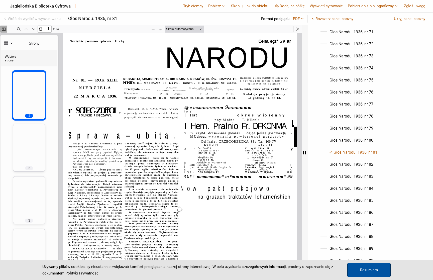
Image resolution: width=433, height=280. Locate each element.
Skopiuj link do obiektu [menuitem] (250, 6)
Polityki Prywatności (82, 273)
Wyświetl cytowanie (326, 6)
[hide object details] (305, 152)
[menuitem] (351, 32)
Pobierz (214, 6)
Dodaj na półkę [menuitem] (292, 6)
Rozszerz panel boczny (334, 19)
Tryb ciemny (193, 6)
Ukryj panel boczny (409, 19)
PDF (296, 19)
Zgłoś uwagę (414, 6)
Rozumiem (369, 270)
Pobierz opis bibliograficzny (371, 6)
